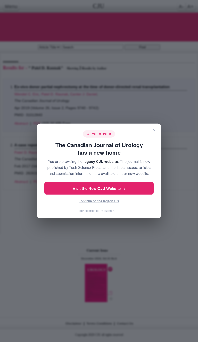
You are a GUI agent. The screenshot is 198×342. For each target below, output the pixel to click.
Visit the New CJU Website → (99, 188)
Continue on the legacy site (99, 201)
